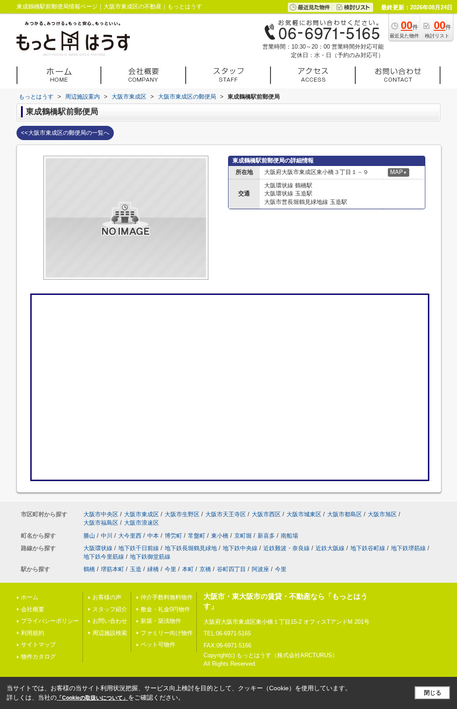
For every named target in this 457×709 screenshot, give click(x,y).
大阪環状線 (97, 548)
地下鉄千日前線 (138, 548)
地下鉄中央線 (240, 548)
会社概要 (32, 609)
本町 (188, 569)
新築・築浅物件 (161, 621)
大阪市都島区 (344, 514)
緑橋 (153, 569)
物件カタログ (38, 656)
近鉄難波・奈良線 (286, 548)
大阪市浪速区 (141, 522)
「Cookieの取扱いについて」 (92, 698)
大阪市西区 (266, 514)
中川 (106, 535)
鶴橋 (89, 569)
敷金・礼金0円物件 (165, 609)
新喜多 (266, 535)
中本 (153, 535)
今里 (170, 569)
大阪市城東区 (304, 514)
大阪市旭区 (382, 514)
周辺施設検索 (109, 633)
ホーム (29, 597)
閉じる (432, 692)
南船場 (289, 535)
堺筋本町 (112, 569)
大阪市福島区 (100, 522)
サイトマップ (38, 644)
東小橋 (219, 535)
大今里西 (129, 535)
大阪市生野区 (182, 514)
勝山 (89, 535)
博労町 (173, 535)
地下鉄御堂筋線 (150, 556)
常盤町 (196, 535)
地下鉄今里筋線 (103, 556)
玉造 (135, 569)
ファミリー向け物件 (167, 633)
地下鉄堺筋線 (408, 548)
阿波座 (260, 569)
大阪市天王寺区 (225, 514)
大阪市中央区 (100, 514)
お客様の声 (106, 597)
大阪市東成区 (141, 514)
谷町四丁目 (231, 569)
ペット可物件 (158, 644)
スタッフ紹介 (109, 609)
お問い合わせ (109, 621)
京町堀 (243, 535)
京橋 (205, 569)
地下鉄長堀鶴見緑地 (191, 548)
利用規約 (32, 633)
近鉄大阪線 (330, 548)
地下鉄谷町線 (367, 548)
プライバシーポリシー (50, 621)
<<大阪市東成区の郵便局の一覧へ (65, 132)
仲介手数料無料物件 (167, 597)
